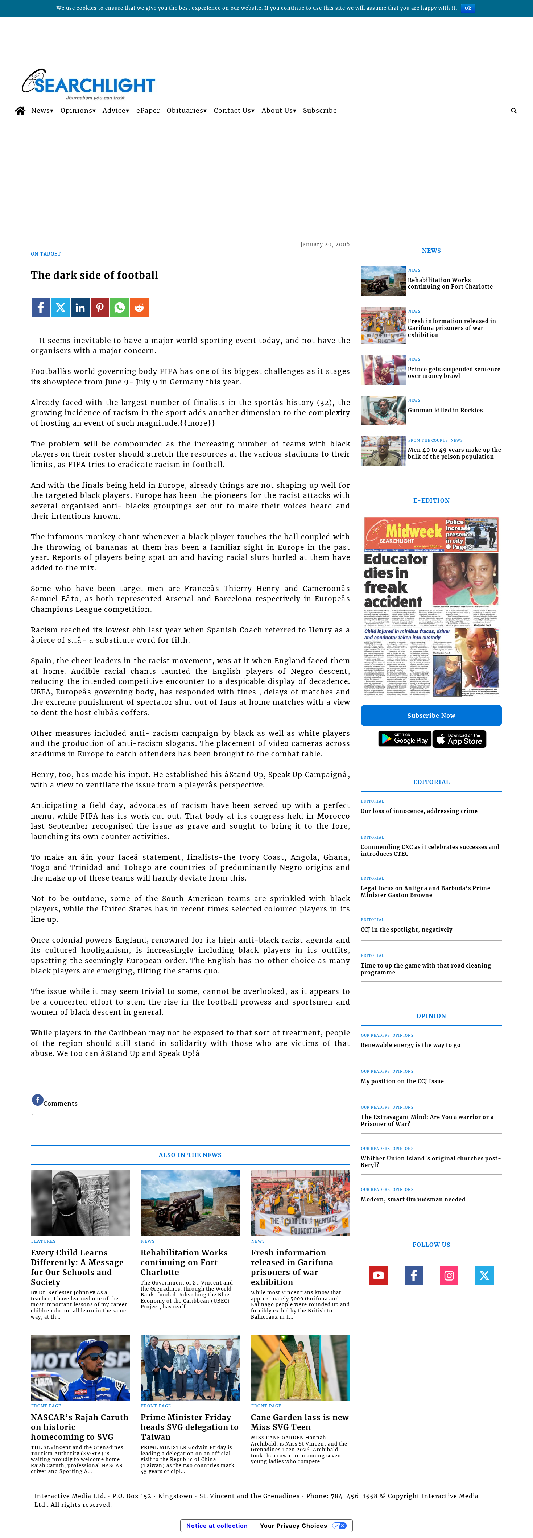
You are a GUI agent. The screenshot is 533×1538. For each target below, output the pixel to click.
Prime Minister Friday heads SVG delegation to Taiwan (190, 1427)
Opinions (76, 111)
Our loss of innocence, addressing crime (419, 811)
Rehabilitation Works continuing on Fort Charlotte (184, 1262)
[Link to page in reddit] (139, 307)
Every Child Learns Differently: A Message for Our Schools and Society (77, 1267)
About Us (277, 111)
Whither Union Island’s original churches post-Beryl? (431, 1162)
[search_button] (513, 110)
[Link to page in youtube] (378, 1275)
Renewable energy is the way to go (411, 1045)
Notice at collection (217, 1525)
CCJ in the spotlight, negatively (407, 930)
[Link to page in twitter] (60, 307)
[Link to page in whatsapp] (119, 307)
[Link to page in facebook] (41, 307)
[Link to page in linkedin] (80, 307)
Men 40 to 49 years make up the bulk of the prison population (454, 453)
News (40, 111)
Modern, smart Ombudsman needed (413, 1199)
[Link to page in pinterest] (100, 307)
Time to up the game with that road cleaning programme (426, 969)
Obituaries (185, 111)
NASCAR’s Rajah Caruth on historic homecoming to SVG (80, 1427)
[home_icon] (20, 110)
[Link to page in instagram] (449, 1275)
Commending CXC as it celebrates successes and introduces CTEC (430, 850)
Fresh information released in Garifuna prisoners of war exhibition (292, 1267)
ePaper (148, 111)
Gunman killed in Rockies (445, 410)
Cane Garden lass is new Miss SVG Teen (300, 1422)
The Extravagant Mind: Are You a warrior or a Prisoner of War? (427, 1120)
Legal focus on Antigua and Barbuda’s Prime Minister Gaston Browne (426, 892)
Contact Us (232, 111)
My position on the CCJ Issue (402, 1081)
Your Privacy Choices (293, 1525)
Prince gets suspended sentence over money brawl (454, 373)
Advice (114, 111)
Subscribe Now (431, 715)
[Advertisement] (266, 175)
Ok (468, 8)
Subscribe (320, 111)
